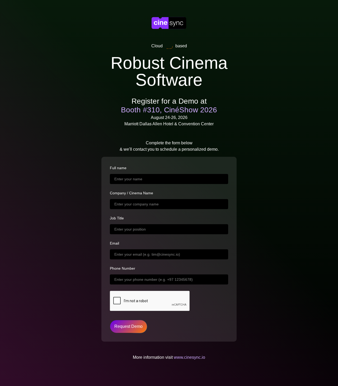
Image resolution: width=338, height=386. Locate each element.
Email (114, 243)
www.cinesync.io (189, 357)
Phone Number (122, 268)
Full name (118, 168)
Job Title (117, 218)
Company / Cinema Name (131, 193)
